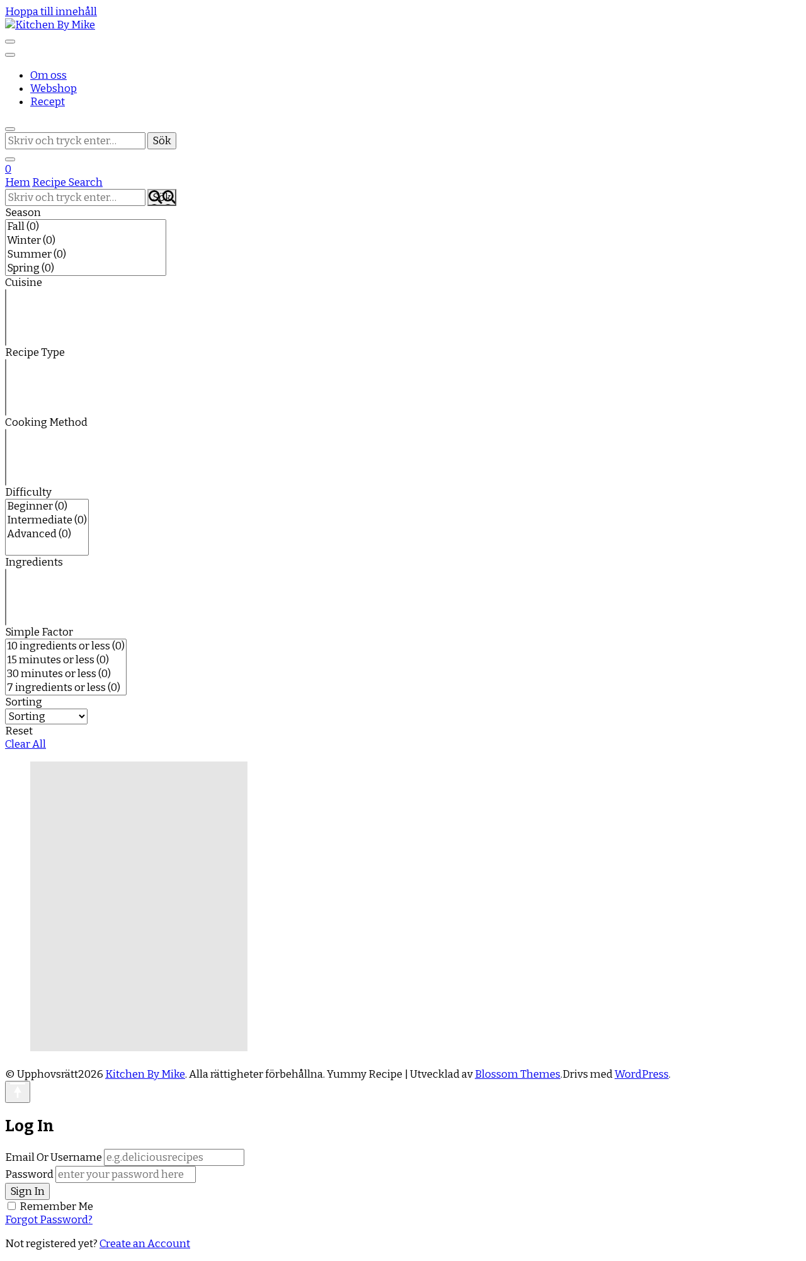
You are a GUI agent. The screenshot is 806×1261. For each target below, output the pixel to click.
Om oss (48, 75)
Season (23, 212)
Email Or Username (53, 1157)
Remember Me (56, 1206)
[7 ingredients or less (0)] (66, 688)
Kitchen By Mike (145, 1074)
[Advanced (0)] (47, 534)
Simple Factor (39, 632)
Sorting (23, 702)
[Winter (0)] (86, 241)
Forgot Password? (49, 1219)
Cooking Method (46, 422)
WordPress (642, 1074)
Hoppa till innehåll (51, 11)
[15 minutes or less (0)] (66, 660)
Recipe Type (35, 352)
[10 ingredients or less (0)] (66, 646)
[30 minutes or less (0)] (66, 674)
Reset (19, 731)
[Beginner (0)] (47, 506)
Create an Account (144, 1243)
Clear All (25, 744)
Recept (47, 101)
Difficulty (28, 492)
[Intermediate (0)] (47, 520)
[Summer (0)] (86, 254)
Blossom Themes (517, 1074)
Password (29, 1174)
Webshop (53, 88)
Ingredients (34, 562)
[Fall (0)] (86, 227)
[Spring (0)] (86, 268)
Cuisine (23, 282)
